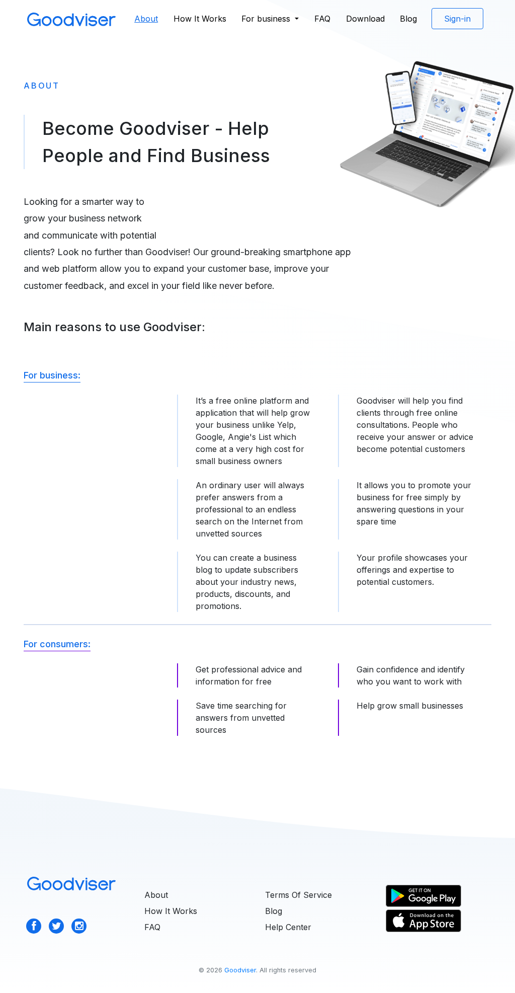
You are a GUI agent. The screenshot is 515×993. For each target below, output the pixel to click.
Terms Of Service (298, 895)
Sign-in (457, 19)
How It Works (200, 19)
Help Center (288, 927)
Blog (408, 19)
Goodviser (240, 970)
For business (267, 19)
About (149, 18)
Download (365, 19)
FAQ (322, 19)
